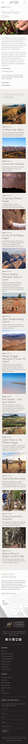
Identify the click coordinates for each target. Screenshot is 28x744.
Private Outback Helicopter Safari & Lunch (12, 277)
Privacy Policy (19, 740)
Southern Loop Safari (12, 130)
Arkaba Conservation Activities (12, 518)
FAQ (2, 690)
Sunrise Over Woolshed (13, 164)
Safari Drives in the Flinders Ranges (12, 441)
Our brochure (5, 693)
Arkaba (3, 7)
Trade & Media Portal (7, 659)
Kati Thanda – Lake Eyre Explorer (12, 401)
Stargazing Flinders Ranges (12, 200)
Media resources (5, 664)
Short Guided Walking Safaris (13, 320)
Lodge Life (19, 631)
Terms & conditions (10, 740)
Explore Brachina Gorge (13, 479)
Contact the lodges (6, 677)
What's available (5, 685)
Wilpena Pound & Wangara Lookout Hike (13, 555)
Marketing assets (6, 661)
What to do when (6, 688)
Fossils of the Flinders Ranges (13, 237)
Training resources (6, 669)
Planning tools (5, 666)
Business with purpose (7, 653)
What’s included (5, 682)
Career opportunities (7, 656)
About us (3, 651)
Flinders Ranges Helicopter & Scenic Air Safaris (14, 359)
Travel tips (4, 680)
